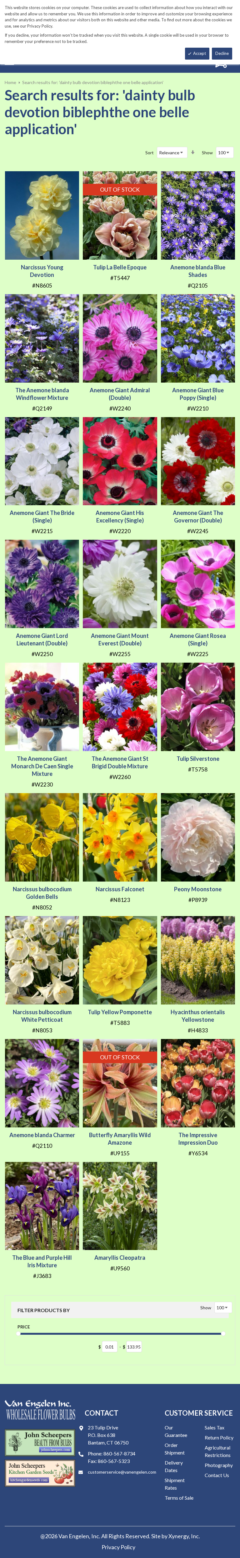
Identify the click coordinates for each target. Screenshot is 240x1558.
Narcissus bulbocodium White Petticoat (42, 1016)
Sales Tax (214, 1427)
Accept (199, 53)
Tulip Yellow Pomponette (120, 1012)
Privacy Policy (118, 1547)
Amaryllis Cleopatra (119, 1257)
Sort (149, 152)
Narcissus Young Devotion (42, 271)
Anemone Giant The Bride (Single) (42, 516)
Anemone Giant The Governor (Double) (198, 516)
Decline (222, 53)
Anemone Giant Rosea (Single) (198, 639)
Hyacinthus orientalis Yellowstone (198, 1016)
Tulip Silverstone (198, 758)
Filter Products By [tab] (44, 1310)
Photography (219, 1465)
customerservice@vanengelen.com (122, 1472)
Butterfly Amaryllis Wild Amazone (120, 1138)
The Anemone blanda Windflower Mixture (42, 394)
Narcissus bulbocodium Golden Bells (42, 893)
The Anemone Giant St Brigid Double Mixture (120, 762)
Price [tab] (24, 1326)
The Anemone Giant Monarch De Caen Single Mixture (42, 766)
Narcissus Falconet (120, 889)
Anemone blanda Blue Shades (197, 271)
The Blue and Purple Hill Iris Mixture (42, 1261)
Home (10, 82)
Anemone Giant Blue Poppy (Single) (198, 394)
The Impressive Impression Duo (198, 1138)
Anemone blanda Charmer (42, 1134)
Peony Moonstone (198, 889)
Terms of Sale (179, 1498)
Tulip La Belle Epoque (120, 267)
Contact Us (217, 1475)
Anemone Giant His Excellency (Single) (120, 516)
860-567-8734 (119, 1453)
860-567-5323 (114, 1461)
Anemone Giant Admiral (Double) (120, 394)
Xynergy (178, 1536)
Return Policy (219, 1437)
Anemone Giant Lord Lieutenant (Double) (42, 639)
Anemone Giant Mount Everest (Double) (120, 639)
